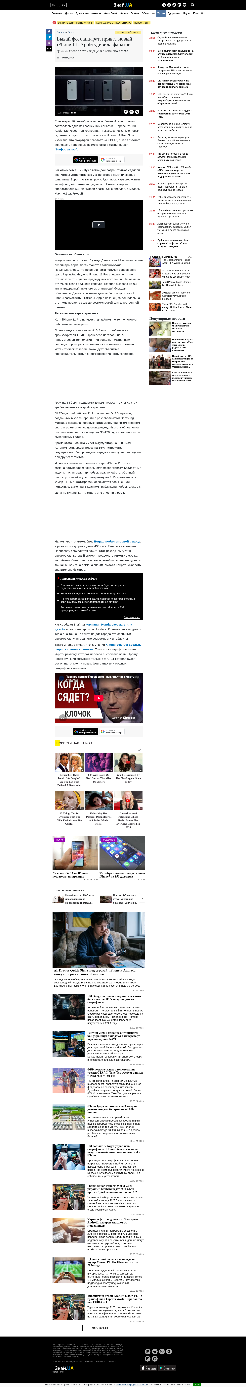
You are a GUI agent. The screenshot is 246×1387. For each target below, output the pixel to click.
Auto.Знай (110, 13)
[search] (193, 5)
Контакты (111, 1361)
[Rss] (174, 5)
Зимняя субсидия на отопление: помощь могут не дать (93, 593)
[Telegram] (164, 5)
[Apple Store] (149, 1368)
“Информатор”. (66, 149)
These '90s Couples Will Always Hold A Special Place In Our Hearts (176, 307)
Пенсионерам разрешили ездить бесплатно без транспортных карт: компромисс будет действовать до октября (98, 600)
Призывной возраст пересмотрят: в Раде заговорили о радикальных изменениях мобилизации (93, 587)
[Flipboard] (179, 5)
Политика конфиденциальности (67, 1361)
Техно (161, 13)
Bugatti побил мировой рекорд (117, 541)
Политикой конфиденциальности (131, 1384)
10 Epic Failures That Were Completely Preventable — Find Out (176, 296)
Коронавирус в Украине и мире (113, 23)
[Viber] (169, 5)
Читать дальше (99, 1327)
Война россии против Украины (75, 23)
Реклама (89, 1361)
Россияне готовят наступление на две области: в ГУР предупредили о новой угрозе (93, 609)
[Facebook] (49, 31)
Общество (148, 13)
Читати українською (128, 32)
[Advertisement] (99, 378)
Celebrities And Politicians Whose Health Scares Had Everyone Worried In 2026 (128, 820)
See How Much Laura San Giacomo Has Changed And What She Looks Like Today (176, 273)
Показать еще (132, 617)
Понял (197, 1384)
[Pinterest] (184, 5)
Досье (69, 13)
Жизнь (124, 13)
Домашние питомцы (88, 13)
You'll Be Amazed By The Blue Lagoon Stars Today (128, 778)
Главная (57, 13)
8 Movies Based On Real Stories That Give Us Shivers (98, 778)
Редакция (100, 1361)
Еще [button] (196, 13)
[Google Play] (167, 1368)
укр (54, 5)
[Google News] (169, 1351)
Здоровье (174, 13)
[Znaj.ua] (123, 5)
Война (135, 13)
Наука (186, 13)
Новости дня (141, 23)
